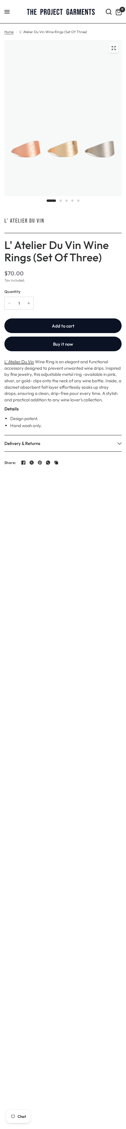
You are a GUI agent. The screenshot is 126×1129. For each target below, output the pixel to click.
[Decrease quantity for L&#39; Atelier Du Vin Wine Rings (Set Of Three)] (9, 303)
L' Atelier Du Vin (24, 220)
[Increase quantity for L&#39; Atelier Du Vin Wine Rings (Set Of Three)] (28, 303)
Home (8, 32)
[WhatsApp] (48, 462)
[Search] (109, 11)
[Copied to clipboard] (56, 462)
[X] (31, 462)
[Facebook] (23, 462)
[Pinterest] (39, 462)
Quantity (12, 291)
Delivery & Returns (22, 443)
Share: (10, 463)
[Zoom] (113, 48)
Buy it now (63, 344)
